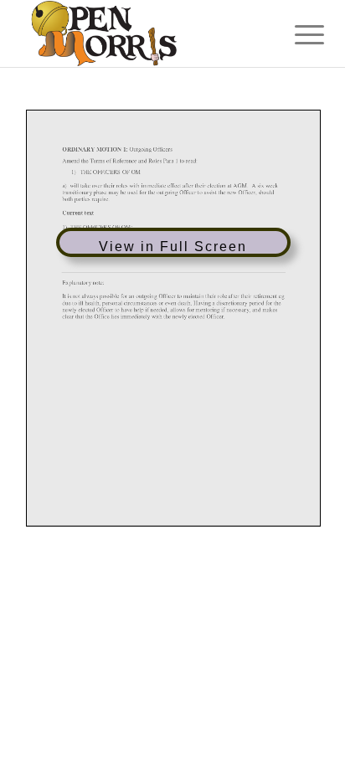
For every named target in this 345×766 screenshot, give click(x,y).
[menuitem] (296, 35)
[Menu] (296, 35)
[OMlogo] (143, 33)
